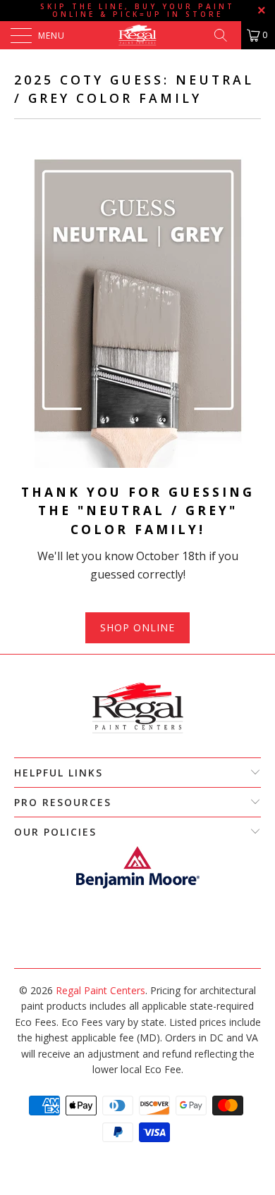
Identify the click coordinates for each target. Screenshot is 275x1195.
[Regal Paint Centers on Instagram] (144, 946)
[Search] (225, 35)
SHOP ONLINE (137, 627)
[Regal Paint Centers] (138, 35)
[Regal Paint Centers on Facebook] (130, 946)
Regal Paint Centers (100, 990)
